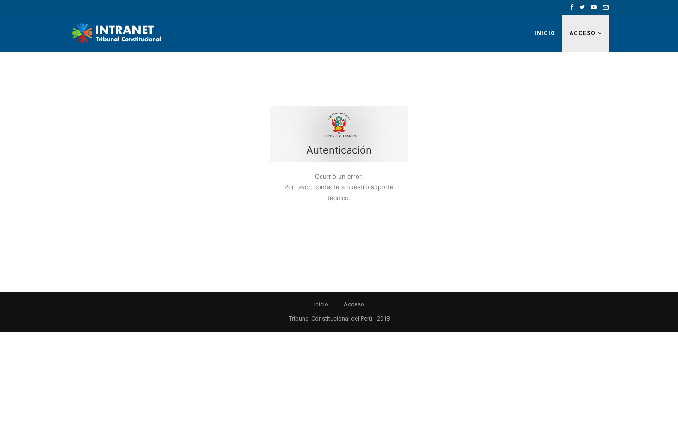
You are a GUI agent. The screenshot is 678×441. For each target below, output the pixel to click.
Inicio (545, 33)
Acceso (582, 33)
